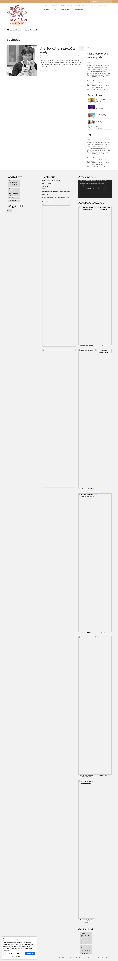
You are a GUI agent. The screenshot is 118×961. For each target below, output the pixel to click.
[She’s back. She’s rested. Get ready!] (22, 60)
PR (108, 81)
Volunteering (90, 89)
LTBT (47, 70)
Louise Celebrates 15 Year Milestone (103, 100)
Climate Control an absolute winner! (101, 115)
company (98, 71)
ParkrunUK (100, 81)
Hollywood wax (105, 73)
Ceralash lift (99, 69)
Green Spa (97, 73)
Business (43, 70)
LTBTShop (51, 70)
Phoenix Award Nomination (100, 107)
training (105, 87)
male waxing (105, 77)
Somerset (92, 84)
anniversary (105, 63)
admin (44, 56)
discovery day (105, 71)
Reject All (19, 953)
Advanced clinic (98, 63)
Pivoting (55, 70)
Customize (8, 953)
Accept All (30, 953)
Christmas (105, 69)
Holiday (98, 127)
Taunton (92, 87)
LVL (100, 77)
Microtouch (93, 79)
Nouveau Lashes (92, 81)
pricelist (92, 83)
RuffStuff (96, 83)
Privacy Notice (46, 202)
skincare (102, 83)
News (98, 79)
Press (88, 83)
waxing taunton (102, 89)
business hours (93, 65)
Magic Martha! (100, 121)
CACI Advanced (94, 67)
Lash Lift (90, 75)
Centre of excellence (91, 69)
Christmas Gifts (91, 71)
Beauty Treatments (57, 56)
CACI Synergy (101, 67)
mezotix (89, 79)
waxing (95, 90)
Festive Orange (90, 73)
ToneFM (100, 88)
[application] (95, 189)
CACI (100, 64)
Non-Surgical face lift (104, 79)
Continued (52, 66)
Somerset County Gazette (103, 85)
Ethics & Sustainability (68, 56)
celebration (107, 67)
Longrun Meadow (97, 75)
